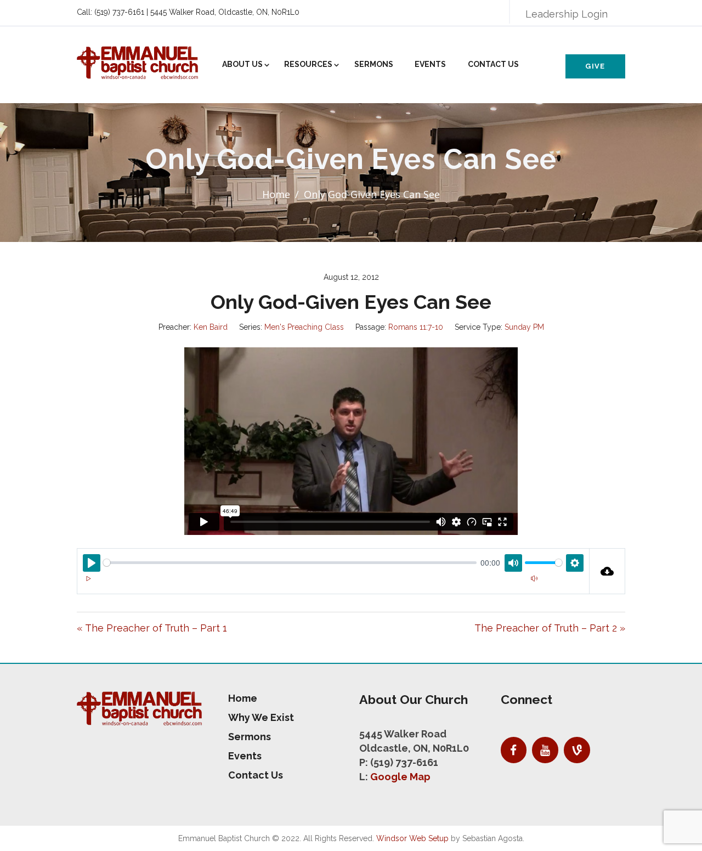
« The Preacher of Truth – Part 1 (152, 628)
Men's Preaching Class (304, 327)
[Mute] (534, 578)
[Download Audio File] (607, 571)
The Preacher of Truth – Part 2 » (549, 628)
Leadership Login (566, 14)
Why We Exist (261, 717)
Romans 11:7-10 (415, 327)
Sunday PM (524, 327)
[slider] (290, 562)
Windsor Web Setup (412, 838)
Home (276, 194)
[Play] (88, 578)
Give (595, 66)
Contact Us (493, 64)
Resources (308, 64)
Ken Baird (211, 327)
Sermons (373, 64)
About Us (242, 64)
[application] (333, 585)
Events (430, 64)
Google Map (400, 776)
